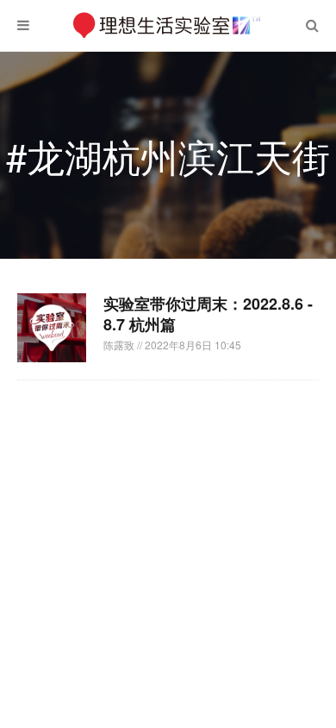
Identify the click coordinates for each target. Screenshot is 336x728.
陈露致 (120, 344)
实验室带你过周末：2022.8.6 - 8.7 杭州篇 (208, 314)
